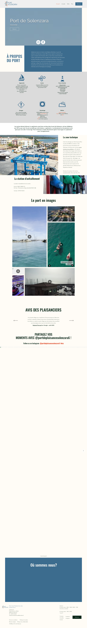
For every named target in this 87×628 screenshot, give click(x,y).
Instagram (68, 618)
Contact (61, 619)
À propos (61, 616)
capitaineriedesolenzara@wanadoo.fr (16, 615)
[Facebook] (43, 42)
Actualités (62, 618)
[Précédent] (16, 320)
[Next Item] (83, 450)
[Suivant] (71, 320)
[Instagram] (38, 42)
